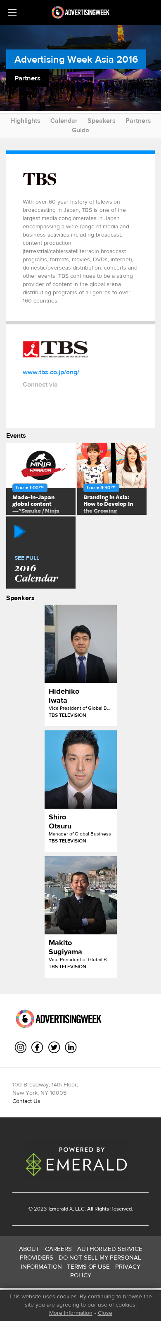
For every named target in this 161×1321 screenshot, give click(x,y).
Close (105, 1312)
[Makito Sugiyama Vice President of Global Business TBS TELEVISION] (81, 895)
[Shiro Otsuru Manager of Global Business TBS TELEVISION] (81, 769)
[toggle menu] (12, 12)
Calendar (64, 120)
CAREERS (58, 1248)
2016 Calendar (36, 569)
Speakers (102, 120)
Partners (138, 120)
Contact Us (26, 1101)
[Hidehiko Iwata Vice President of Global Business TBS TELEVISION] (81, 644)
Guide (80, 130)
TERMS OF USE (88, 1266)
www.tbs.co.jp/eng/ (51, 371)
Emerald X (60, 1209)
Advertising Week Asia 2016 (76, 59)
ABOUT (29, 1248)
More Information (70, 1312)
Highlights (25, 120)
